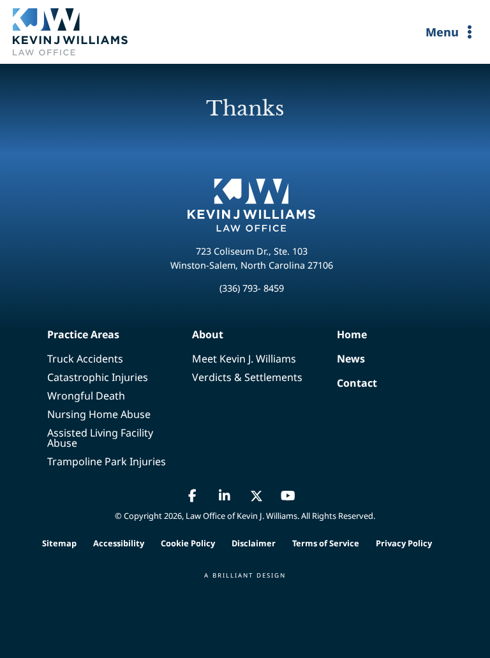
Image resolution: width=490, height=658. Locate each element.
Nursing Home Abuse (99, 414)
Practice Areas (83, 334)
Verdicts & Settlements (247, 377)
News (341, 359)
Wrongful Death (86, 396)
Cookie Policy (188, 543)
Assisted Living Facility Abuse (100, 438)
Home (341, 334)
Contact (341, 383)
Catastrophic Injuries (97, 377)
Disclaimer (254, 543)
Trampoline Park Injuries (106, 461)
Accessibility (118, 543)
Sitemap (59, 543)
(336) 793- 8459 (251, 288)
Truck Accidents (85, 359)
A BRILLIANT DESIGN (245, 575)
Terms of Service (325, 543)
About (207, 334)
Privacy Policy (404, 543)
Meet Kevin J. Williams (244, 359)
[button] (192, 496)
